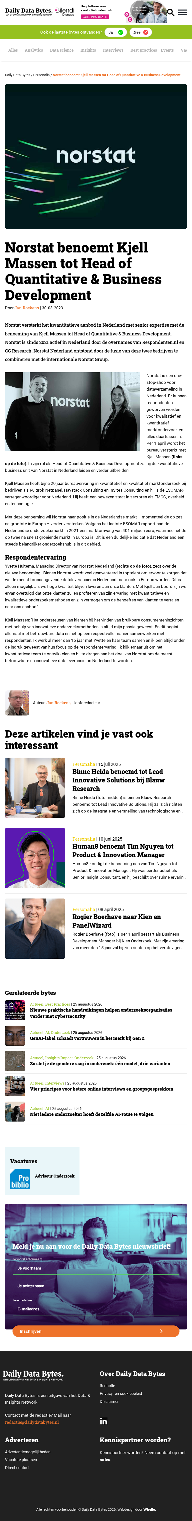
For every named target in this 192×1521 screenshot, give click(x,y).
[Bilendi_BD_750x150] (110, 21)
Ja (110, 32)
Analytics (34, 50)
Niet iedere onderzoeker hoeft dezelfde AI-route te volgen (92, 1114)
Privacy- (107, 1393)
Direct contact (17, 1467)
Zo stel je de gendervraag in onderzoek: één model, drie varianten (100, 1063)
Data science (62, 50)
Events (167, 50)
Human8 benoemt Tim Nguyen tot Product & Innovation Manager (123, 850)
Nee (137, 32)
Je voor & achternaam (27, 1259)
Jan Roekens (26, 307)
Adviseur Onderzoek (54, 1176)
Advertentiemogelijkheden (27, 1452)
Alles (13, 50)
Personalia (83, 764)
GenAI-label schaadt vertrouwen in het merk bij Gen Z (87, 1038)
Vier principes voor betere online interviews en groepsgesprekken (101, 1089)
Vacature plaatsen (21, 1459)
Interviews (113, 50)
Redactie (107, 1385)
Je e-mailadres (22, 1300)
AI (47, 1032)
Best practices (143, 50)
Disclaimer (109, 1401)
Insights (88, 50)
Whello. (149, 1509)
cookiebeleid (131, 1393)
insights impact (59, 1057)
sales (105, 1459)
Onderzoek (60, 1032)
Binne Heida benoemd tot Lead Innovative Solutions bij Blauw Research (118, 780)
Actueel (37, 1004)
